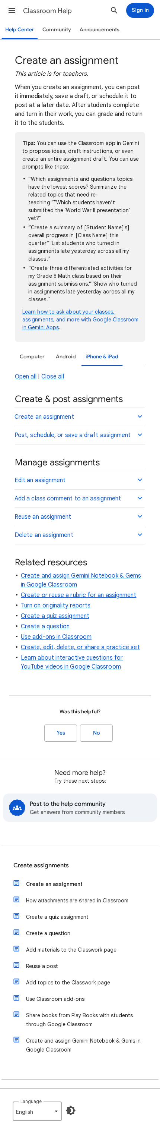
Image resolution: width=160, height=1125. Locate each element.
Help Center (19, 29)
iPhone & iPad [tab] (102, 356)
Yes (61, 733)
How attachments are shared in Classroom (77, 900)
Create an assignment (54, 884)
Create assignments (41, 865)
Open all (25, 376)
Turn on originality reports (55, 605)
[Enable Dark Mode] (71, 1110)
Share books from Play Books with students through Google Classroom (79, 1020)
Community (56, 29)
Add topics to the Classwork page (68, 982)
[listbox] (37, 1111)
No (96, 733)
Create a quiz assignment (55, 616)
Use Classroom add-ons (55, 999)
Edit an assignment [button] (40, 480)
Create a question (45, 626)
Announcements (99, 29)
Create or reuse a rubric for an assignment (78, 595)
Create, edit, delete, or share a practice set (80, 647)
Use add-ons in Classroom (56, 637)
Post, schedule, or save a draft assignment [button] (73, 435)
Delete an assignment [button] (44, 535)
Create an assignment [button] (44, 417)
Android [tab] (66, 356)
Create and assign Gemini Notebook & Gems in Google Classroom (83, 1045)
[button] (12, 10)
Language (31, 1101)
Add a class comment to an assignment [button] (68, 498)
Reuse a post (42, 966)
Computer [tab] (32, 356)
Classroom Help (47, 11)
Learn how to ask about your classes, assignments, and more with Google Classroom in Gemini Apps (80, 319)
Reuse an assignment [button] (43, 517)
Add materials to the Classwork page (71, 949)
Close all (52, 376)
